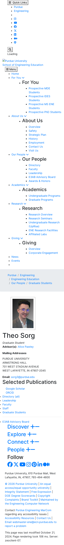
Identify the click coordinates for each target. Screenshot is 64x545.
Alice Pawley (26, 346)
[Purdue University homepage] (14, 60)
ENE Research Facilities (43, 230)
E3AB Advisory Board (42, 177)
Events (15, 260)
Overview (34, 126)
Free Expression (41, 491)
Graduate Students (40, 283)
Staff (5, 408)
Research (17, 203)
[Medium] (15, 38)
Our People (18, 154)
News (14, 256)
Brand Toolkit (29, 499)
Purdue (18, 7)
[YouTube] (15, 22)
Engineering (21, 10)
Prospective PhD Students (45, 112)
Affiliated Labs (38, 234)
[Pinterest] (34, 465)
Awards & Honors (39, 181)
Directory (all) (11, 396)
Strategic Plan (37, 134)
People (16, 449)
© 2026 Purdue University (21, 483)
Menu (12, 69)
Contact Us (36, 146)
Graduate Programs (41, 199)
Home (15, 73)
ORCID (10, 392)
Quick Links (19, 2)
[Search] (10, 49)
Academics (18, 184)
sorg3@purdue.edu (23, 377)
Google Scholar (15, 388)
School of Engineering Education (22, 64)
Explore (17, 434)
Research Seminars (40, 218)
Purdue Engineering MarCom (33, 510)
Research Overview (41, 214)
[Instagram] (15, 18)
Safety (33, 130)
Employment (36, 142)
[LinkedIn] (15, 34)
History (33, 138)
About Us (17, 116)
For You (16, 77)
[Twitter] (15, 30)
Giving (15, 238)
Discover (18, 426)
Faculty (33, 169)
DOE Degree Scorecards (20, 495)
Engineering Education (25, 279)
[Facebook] (15, 26)
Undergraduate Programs (44, 195)
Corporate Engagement (43, 252)
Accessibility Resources (19, 518)
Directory (34, 165)
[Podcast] (15, 42)
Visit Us (33, 150)
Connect (18, 442)
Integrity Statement (17, 491)
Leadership (35, 173)
